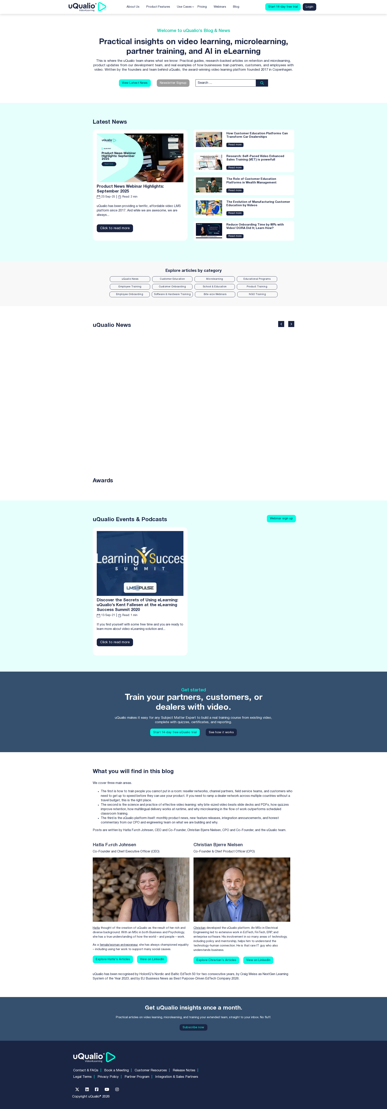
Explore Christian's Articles (216, 960)
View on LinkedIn (152, 959)
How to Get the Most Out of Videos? (272, 396)
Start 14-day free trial (283, 6)
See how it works (221, 732)
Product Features (158, 6)
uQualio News (130, 279)
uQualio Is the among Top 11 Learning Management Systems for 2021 (126, 396)
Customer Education (172, 279)
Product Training (257, 287)
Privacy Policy (108, 1076)
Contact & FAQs (85, 1070)
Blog (236, 6)
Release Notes (184, 1070)
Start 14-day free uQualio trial (175, 732)
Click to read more (115, 228)
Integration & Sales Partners (176, 1076)
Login (309, 6)
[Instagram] (117, 1089)
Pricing (202, 6)
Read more (234, 145)
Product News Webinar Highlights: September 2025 (130, 189)
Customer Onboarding (172, 287)
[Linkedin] (87, 1089)
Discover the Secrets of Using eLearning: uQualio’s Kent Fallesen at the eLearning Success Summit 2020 (137, 605)
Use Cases (184, 6)
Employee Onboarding (129, 294)
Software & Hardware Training (172, 294)
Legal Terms (82, 1076)
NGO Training (257, 294)
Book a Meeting (116, 1070)
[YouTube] (107, 1089)
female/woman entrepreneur (119, 944)
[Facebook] (97, 1089)
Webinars (220, 6)
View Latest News (135, 83)
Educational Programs (256, 279)
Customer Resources (151, 1070)
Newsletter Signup (173, 83)
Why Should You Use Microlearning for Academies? (225, 391)
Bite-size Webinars (215, 294)
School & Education (215, 287)
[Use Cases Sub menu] (193, 7)
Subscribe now (193, 1027)
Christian (200, 928)
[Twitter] (77, 1089)
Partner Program (137, 1076)
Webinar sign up (281, 518)
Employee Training (130, 287)
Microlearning (214, 279)
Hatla (96, 928)
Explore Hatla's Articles (113, 959)
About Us (133, 6)
